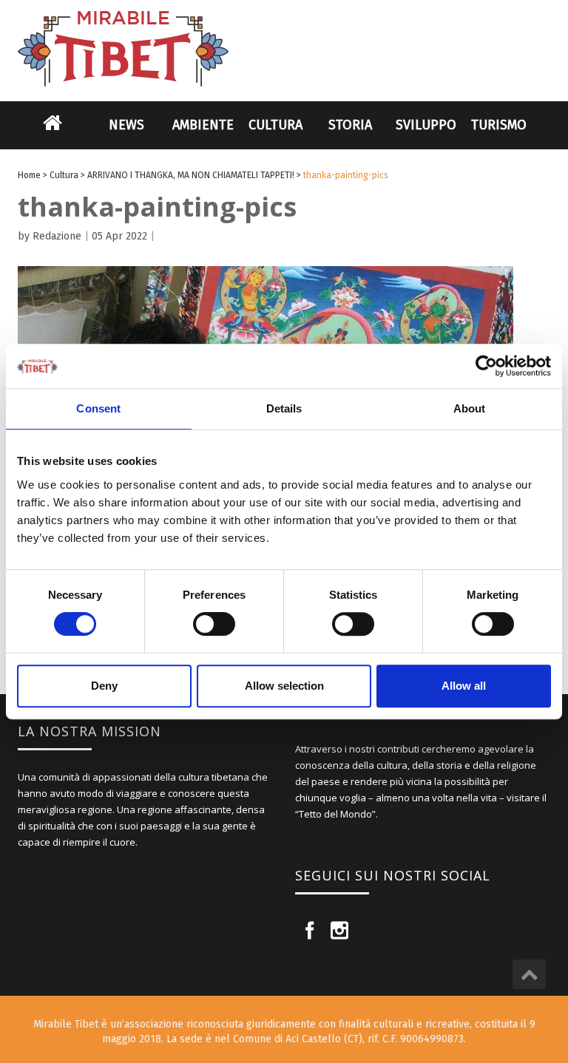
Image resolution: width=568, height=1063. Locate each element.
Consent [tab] (98, 408)
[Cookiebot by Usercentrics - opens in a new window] (486, 366)
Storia (350, 125)
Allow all (464, 685)
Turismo (499, 125)
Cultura (275, 125)
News (126, 125)
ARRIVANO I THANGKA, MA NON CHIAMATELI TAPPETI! (190, 175)
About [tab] (469, 408)
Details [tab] (284, 408)
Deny (104, 685)
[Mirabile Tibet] (284, 31)
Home (52, 132)
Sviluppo (426, 125)
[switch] (214, 624)
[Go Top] (529, 974)
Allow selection (284, 685)
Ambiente (203, 125)
